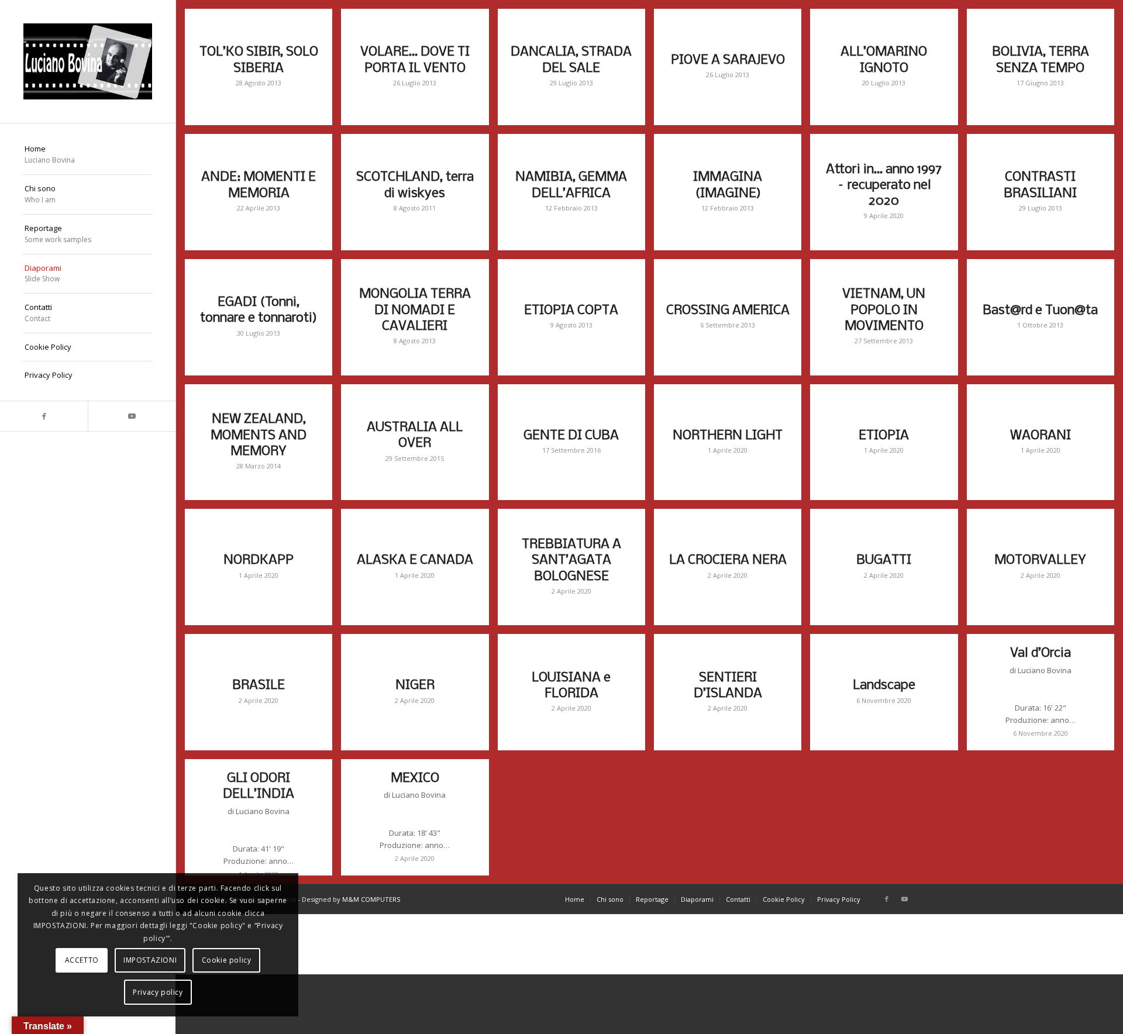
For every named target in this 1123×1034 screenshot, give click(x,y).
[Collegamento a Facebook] (44, 416)
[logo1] (87, 61)
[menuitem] (88, 155)
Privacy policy (157, 992)
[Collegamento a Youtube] (131, 416)
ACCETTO (82, 960)
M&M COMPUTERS (371, 899)
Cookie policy (227, 960)
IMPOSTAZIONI (150, 960)
